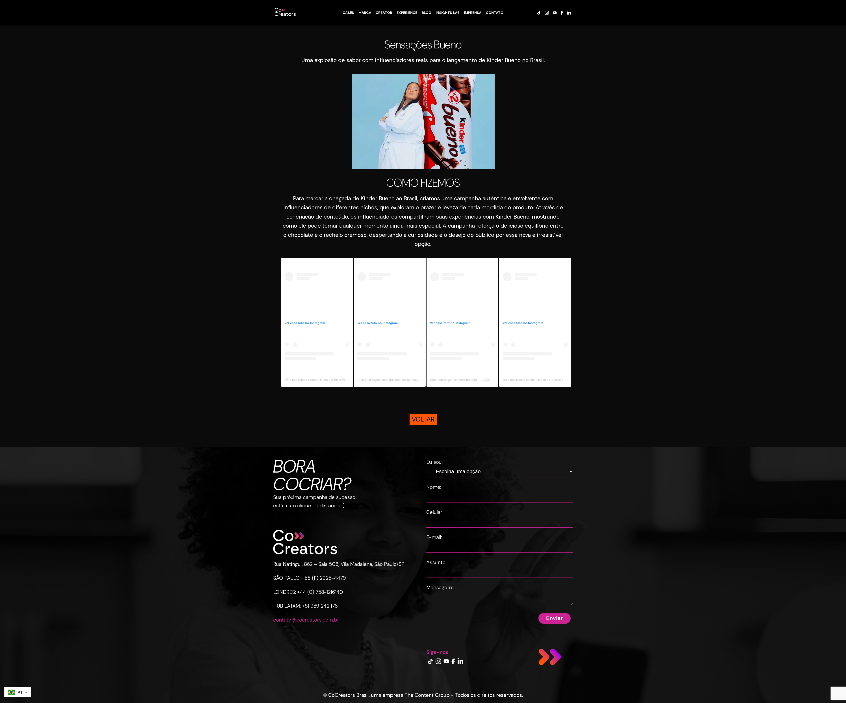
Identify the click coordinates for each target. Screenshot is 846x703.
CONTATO (494, 12)
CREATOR (384, 12)
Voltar (423, 419)
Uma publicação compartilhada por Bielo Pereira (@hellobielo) (328, 379)
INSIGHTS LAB (448, 12)
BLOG (426, 12)
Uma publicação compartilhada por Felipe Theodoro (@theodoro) (548, 379)
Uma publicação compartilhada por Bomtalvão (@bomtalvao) (399, 379)
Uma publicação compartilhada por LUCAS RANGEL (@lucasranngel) (478, 379)
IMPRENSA (472, 12)
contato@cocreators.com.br (306, 620)
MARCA (364, 12)
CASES (348, 12)
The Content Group (427, 695)
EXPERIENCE (407, 12)
